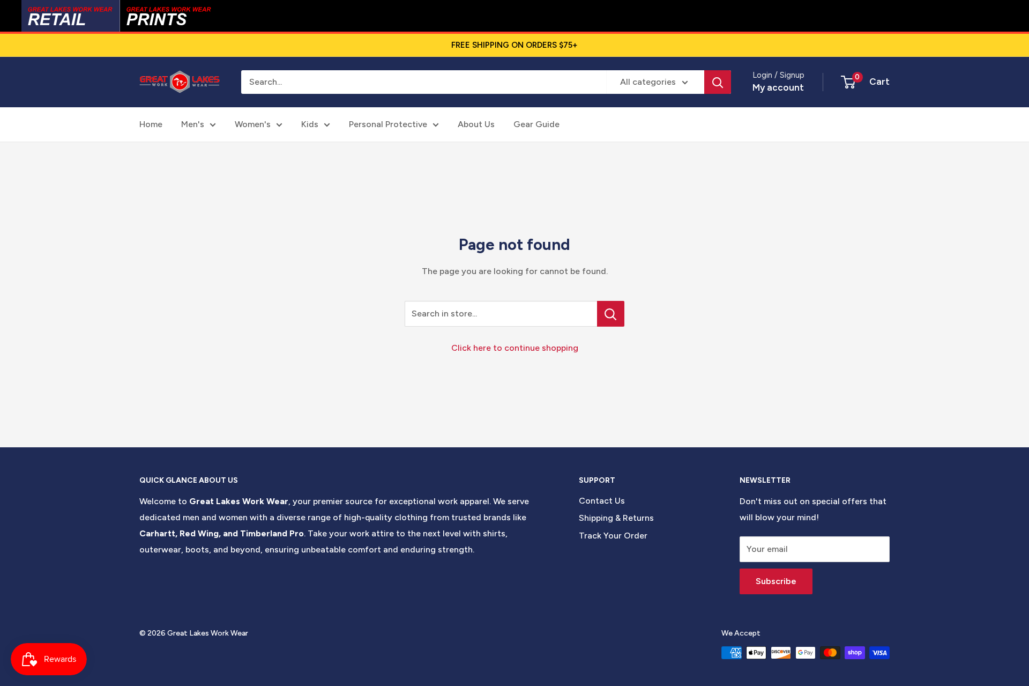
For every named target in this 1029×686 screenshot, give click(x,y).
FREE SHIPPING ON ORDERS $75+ (514, 45)
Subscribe (776, 581)
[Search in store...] (610, 314)
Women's (253, 124)
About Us (476, 124)
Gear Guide (536, 124)
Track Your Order (613, 535)
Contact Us (602, 501)
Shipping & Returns (616, 518)
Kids (309, 124)
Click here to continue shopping (514, 348)
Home (150, 124)
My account (778, 87)
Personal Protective (388, 124)
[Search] (717, 82)
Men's (192, 124)
